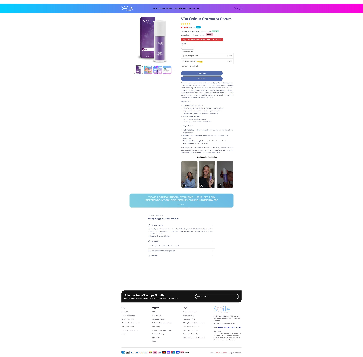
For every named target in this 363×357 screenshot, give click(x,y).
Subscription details (191, 66)
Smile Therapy (221, 353)
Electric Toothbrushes (130, 323)
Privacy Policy (188, 315)
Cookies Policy (189, 319)
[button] (165, 8)
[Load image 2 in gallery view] (148, 70)
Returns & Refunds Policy (162, 323)
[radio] (183, 56)
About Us (156, 337)
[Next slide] (231, 174)
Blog (154, 341)
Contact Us (157, 315)
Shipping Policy (158, 319)
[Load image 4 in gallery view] (167, 70)
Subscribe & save (193, 61)
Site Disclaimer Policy (191, 327)
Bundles (124, 334)
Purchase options (187, 51)
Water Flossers (127, 319)
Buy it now (201, 78)
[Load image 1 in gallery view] (138, 70)
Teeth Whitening (128, 315)
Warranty (156, 327)
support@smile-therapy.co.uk (229, 327)
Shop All (124, 312)
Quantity (183, 43)
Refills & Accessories (129, 330)
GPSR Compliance (190, 330)
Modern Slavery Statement (194, 337)
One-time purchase (191, 56)
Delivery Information (191, 334)
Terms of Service (190, 312)
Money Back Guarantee (161, 330)
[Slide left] (132, 70)
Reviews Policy (158, 334)
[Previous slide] (182, 174)
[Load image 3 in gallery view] (157, 70)
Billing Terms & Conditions (194, 323)
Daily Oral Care (127, 327)
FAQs (154, 312)
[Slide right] (174, 70)
